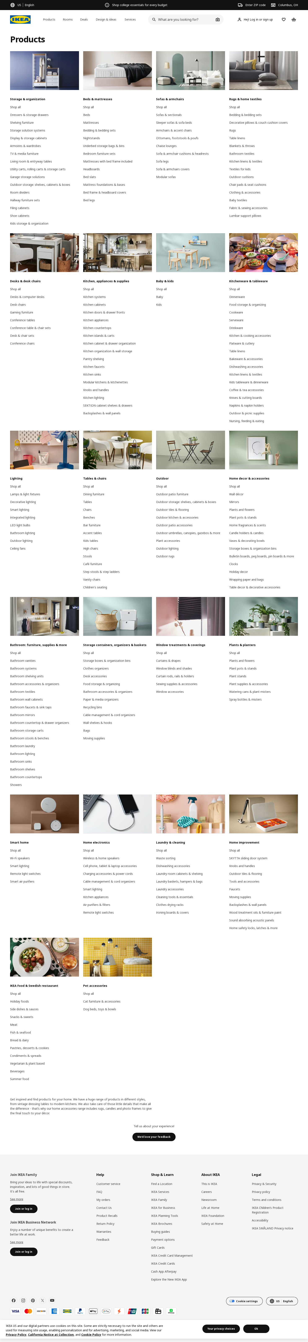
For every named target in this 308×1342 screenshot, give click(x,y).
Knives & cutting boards (245, 398)
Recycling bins (92, 707)
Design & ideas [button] (106, 19)
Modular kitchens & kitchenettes (105, 382)
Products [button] (49, 19)
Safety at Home (212, 1224)
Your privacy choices (221, 1328)
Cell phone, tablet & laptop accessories (110, 866)
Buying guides (160, 1232)
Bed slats (89, 177)
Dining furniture (93, 494)
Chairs (87, 510)
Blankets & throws (242, 146)
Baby (159, 297)
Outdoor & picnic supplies (246, 413)
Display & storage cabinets (28, 138)
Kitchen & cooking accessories (250, 336)
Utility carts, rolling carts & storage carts (38, 169)
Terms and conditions (266, 1200)
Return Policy (105, 1224)
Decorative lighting (23, 502)
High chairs (90, 548)
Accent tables (92, 533)
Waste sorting (165, 858)
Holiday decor (238, 572)
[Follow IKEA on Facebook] (13, 1300)
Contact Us (104, 1208)
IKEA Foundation (212, 1216)
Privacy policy (261, 1192)
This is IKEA (209, 1184)
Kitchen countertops (97, 328)
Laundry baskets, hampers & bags (179, 881)
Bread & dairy (19, 1040)
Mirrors (234, 502)
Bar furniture (92, 525)
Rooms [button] (68, 19)
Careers (206, 1192)
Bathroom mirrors (22, 715)
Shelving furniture (22, 123)
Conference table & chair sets (30, 328)
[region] (154, 1329)
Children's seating (95, 587)
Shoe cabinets (19, 216)
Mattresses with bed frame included (107, 161)
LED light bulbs (20, 525)
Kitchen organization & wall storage (107, 351)
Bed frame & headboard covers (104, 192)
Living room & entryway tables (31, 161)
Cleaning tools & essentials (174, 897)
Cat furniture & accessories (101, 1001)
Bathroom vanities (23, 661)
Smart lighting (19, 510)
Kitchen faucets (94, 367)
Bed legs (89, 200)
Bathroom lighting (22, 533)
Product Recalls (107, 1216)
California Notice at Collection (51, 1335)
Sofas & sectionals (169, 115)
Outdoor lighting (21, 541)
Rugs (232, 130)
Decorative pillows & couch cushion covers (258, 123)
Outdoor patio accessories (174, 525)
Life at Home (210, 1208)
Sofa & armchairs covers (173, 169)
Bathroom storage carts (27, 730)
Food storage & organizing (247, 305)
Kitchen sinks (92, 374)
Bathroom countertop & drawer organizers (39, 723)
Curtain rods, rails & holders (175, 676)
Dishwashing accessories (246, 367)
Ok (256, 1328)
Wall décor (236, 494)
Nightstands (91, 138)
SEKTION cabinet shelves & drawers (107, 405)
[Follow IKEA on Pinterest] (32, 1300)
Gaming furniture (21, 312)
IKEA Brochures (161, 1224)
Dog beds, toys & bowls (99, 1009)
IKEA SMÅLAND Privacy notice (272, 1228)
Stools (87, 556)
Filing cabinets (19, 208)
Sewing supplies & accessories (176, 684)
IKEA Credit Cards (163, 1263)
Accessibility (260, 1220)
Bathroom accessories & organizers (34, 684)
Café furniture (92, 564)
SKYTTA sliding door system (248, 858)
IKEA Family (159, 1200)
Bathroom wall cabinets (26, 699)
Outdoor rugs (165, 556)
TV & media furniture (24, 154)
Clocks (233, 564)
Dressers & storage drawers (29, 115)
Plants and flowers (242, 510)
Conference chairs (22, 343)
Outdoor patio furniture (172, 494)
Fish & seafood (20, 1032)
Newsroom (209, 1200)
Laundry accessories (170, 889)
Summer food (19, 1079)
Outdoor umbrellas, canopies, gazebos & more (188, 533)
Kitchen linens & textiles (245, 161)
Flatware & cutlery (241, 343)
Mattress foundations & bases (104, 185)
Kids (159, 305)
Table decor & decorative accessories (254, 587)
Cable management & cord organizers (109, 715)
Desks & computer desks (27, 297)
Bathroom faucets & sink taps (31, 707)
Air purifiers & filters (96, 905)
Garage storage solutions (27, 177)
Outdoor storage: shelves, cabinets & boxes (40, 185)
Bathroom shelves (22, 769)
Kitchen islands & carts (98, 336)
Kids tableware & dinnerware (248, 382)
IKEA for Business (163, 1208)
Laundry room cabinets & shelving (179, 874)
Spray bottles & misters (245, 699)
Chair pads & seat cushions (247, 185)
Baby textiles (238, 200)
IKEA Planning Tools (164, 1216)
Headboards (91, 169)
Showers (16, 785)
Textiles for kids (240, 169)
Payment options (163, 1240)
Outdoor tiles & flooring (172, 510)
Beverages (17, 1071)
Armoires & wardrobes (25, 146)
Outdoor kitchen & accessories (177, 517)
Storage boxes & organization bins (253, 548)
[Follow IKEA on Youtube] (52, 1300)
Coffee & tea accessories (246, 390)
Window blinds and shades (174, 668)
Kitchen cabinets (94, 305)
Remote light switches (25, 874)
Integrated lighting (22, 517)
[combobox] (181, 19)
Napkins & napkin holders (246, 405)
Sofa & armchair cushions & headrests (182, 154)
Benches (89, 517)
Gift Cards (158, 1248)
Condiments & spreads (25, 1056)
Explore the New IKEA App (169, 1279)
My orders (103, 1200)
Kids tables (90, 541)
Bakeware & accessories (246, 359)
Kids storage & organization (29, 223)
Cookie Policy (91, 1335)
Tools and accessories (244, 881)
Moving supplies (94, 738)
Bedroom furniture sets (99, 154)
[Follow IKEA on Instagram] (23, 1300)
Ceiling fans (18, 548)
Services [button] (130, 19)
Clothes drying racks (170, 905)
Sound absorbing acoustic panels (251, 920)
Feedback (102, 1240)
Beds (86, 115)
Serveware (236, 320)
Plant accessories (168, 541)
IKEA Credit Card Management (172, 1255)
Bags (86, 730)
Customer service (108, 1184)
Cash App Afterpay (163, 1271)
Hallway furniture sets (25, 200)
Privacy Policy (16, 1335)
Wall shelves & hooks (97, 723)
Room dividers (20, 192)
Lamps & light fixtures (25, 494)
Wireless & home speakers (101, 858)
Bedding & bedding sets (99, 130)
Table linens (237, 138)
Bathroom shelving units (27, 676)
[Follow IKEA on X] (42, 1300)
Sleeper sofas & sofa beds (174, 123)
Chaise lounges (166, 146)
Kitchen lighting (93, 398)
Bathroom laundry (22, 746)
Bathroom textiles (241, 154)
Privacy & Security (264, 1184)
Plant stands (237, 676)
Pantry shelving (93, 359)
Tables (87, 502)
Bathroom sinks (21, 761)
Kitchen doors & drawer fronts (104, 312)
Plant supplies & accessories (248, 684)
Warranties (103, 1232)
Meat (13, 1025)
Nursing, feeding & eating (246, 421)
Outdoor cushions (241, 177)
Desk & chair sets (22, 336)
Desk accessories (95, 676)
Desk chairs (18, 305)
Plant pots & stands (243, 517)
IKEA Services (160, 1192)
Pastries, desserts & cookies (29, 1048)
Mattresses (91, 123)
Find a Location (161, 1184)
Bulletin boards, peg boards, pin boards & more (261, 556)
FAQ (99, 1192)
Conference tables (22, 320)
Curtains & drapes (168, 661)
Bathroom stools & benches (29, 738)
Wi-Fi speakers (20, 858)
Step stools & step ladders (101, 572)
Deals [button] (84, 19)
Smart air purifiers (22, 881)
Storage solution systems (27, 130)
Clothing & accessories (244, 192)
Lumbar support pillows (245, 216)
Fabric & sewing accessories (248, 208)
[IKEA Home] (20, 19)
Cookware (236, 312)
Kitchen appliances (96, 320)
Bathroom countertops (26, 777)
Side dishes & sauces (24, 1009)
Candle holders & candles (246, 533)
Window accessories (170, 692)
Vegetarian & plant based (27, 1063)
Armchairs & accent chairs (174, 130)
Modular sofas (166, 177)
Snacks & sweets (21, 1017)
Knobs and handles (96, 390)
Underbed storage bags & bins (103, 146)
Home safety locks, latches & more (253, 928)
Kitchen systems (94, 297)
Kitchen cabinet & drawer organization (109, 343)
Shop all (15, 107)
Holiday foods (19, 1001)
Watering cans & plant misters (250, 692)
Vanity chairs (91, 579)
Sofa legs (162, 161)
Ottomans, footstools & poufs (177, 138)
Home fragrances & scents (247, 525)
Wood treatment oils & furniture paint (255, 912)
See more (16, 1199)
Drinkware (236, 328)
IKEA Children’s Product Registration (267, 1210)
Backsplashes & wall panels (101, 413)
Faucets (234, 889)
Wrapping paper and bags (246, 579)
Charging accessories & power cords (108, 874)
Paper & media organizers (101, 699)
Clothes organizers (96, 668)
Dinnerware (237, 297)
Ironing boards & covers (172, 912)
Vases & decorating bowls (247, 541)
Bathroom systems (23, 668)
